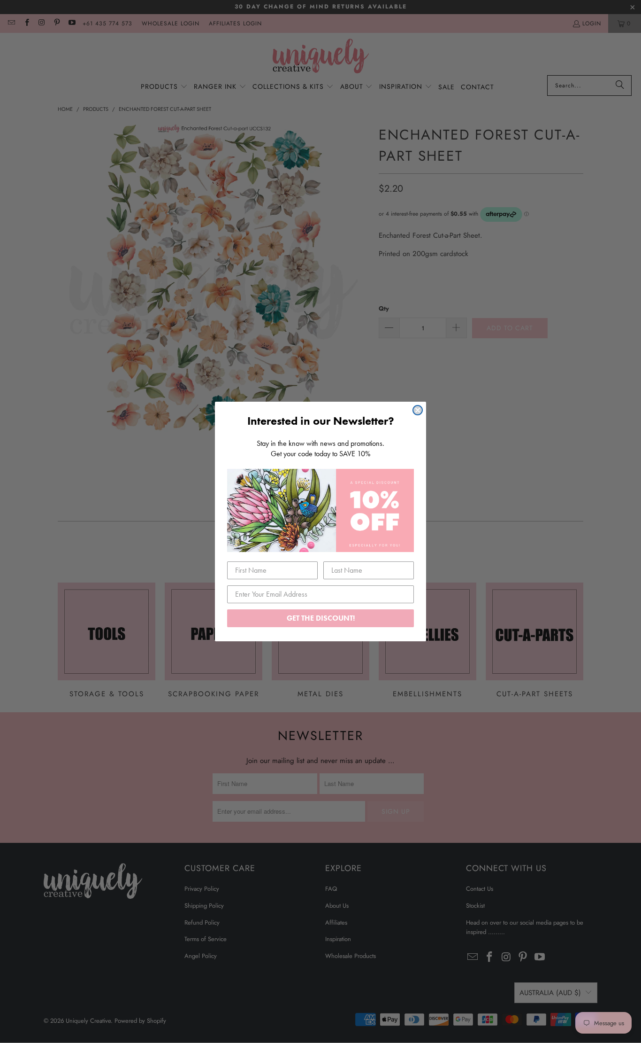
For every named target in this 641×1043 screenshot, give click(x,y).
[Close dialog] (417, 410)
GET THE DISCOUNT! (321, 618)
